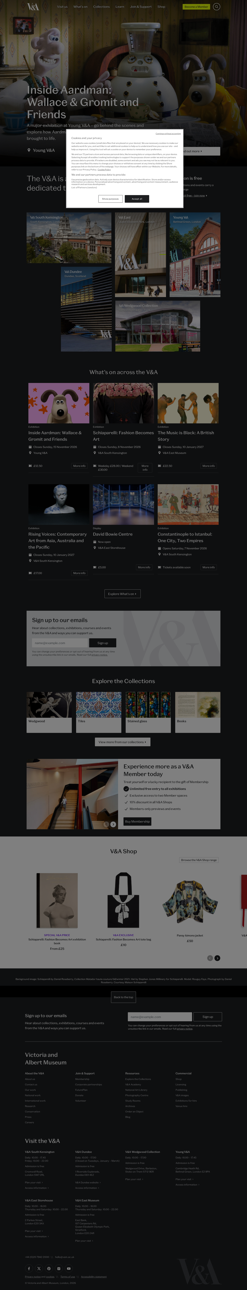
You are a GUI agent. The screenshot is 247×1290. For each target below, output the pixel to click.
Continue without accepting (168, 133)
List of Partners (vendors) (84, 187)
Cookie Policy (104, 169)
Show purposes (110, 199)
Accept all (137, 199)
